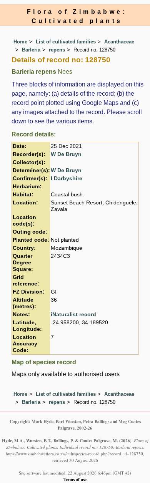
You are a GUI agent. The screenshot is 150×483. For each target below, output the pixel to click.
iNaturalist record (73, 314)
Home (20, 42)
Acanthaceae (119, 42)
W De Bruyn (66, 154)
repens (57, 50)
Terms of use (75, 479)
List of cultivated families (66, 42)
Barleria (31, 50)
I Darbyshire (66, 178)
